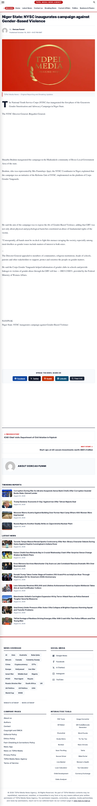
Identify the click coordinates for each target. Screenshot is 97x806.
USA (33, 688)
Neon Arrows (83, 745)
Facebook (21, 379)
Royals (30, 679)
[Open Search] (94, 2)
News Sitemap (28, 703)
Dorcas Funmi (19, 29)
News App (8, 747)
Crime (7, 664)
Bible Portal (83, 756)
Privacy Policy (10, 755)
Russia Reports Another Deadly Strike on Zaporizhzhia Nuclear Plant (43, 524)
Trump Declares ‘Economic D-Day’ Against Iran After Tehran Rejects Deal (45, 502)
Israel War (9, 674)
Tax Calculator (82, 768)
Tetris (83, 750)
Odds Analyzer (61, 779)
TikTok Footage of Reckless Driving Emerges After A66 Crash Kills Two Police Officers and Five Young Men (54, 619)
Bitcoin (8, 660)
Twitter (36, 379)
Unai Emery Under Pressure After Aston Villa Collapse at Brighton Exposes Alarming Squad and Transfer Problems (53, 608)
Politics (75, 8)
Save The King (61, 750)
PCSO (7, 679)
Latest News (27, 8)
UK (41, 683)
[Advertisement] (48, 128)
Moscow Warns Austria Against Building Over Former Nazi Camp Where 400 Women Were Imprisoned (53, 514)
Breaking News (50, 8)
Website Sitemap (11, 703)
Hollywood (19, 669)
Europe (8, 669)
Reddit (49, 379)
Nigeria (35, 674)
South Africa (31, 683)
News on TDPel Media (13, 751)
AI (6, 655)
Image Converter (83, 719)
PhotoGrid (61, 733)
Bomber (61, 745)
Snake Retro (61, 739)
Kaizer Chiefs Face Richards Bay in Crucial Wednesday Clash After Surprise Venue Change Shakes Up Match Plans (53, 553)
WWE (20, 693)
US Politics (23, 688)
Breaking (9, 8)
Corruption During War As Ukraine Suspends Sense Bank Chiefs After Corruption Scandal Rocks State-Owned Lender (52, 492)
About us (8, 718)
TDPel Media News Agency (48, 2)
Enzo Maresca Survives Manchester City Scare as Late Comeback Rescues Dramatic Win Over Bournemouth (54, 564)
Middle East (22, 674)
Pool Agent (18, 679)
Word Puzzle (83, 733)
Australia (23, 655)
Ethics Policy (9, 738)
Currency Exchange (82, 773)
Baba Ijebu (35, 655)
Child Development (61, 773)
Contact (7, 726)
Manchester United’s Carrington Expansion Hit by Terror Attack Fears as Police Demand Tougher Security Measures (51, 597)
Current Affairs (64, 8)
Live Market (61, 762)
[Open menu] (3, 2)
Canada (19, 660)
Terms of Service (11, 763)
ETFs (34, 664)
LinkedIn (63, 379)
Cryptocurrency (21, 664)
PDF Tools (61, 719)
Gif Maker (61, 725)
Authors (7, 722)
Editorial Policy (10, 734)
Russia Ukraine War (13, 683)
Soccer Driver (61, 756)
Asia (13, 655)
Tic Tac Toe (83, 739)
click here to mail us (82, 801)
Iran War (31, 669)
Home (17, 8)
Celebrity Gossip (33, 660)
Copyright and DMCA (13, 730)
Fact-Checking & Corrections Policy (19, 742)
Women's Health (83, 762)
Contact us (38, 8)
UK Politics (9, 688)
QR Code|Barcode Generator (83, 726)
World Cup (9, 693)
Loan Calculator (61, 768)
